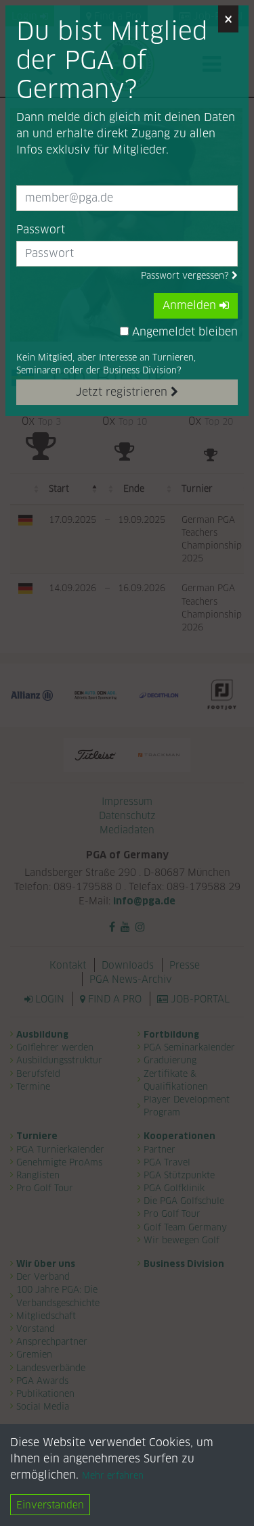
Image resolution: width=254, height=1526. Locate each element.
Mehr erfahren (113, 1476)
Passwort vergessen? (186, 276)
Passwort (40, 229)
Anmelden (191, 305)
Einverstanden (50, 1504)
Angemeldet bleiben (183, 331)
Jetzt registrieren (123, 392)
